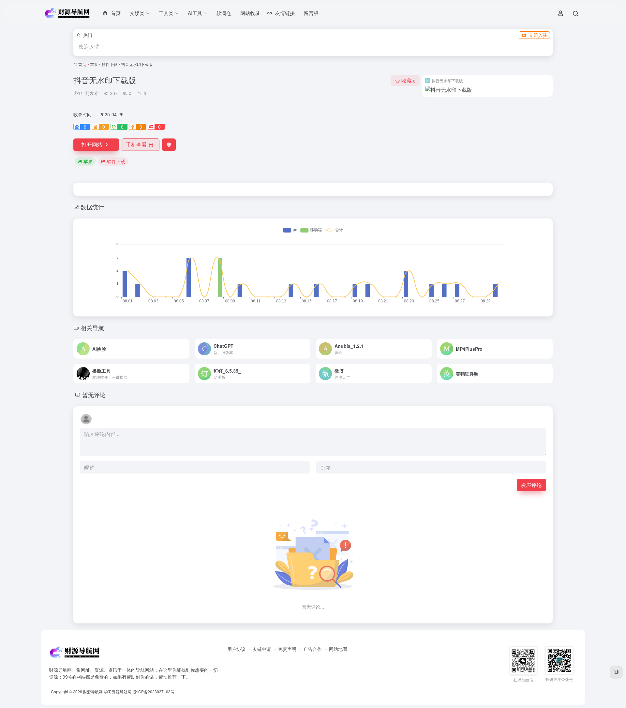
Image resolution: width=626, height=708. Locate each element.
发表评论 (531, 485)
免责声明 (287, 649)
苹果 (94, 64)
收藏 (408, 80)
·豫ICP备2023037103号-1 (155, 691)
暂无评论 (94, 394)
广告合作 (313, 649)
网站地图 (338, 649)
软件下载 (109, 64)
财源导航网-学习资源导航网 (107, 691)
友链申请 (262, 649)
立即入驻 (538, 35)
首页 (82, 64)
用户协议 (236, 649)
